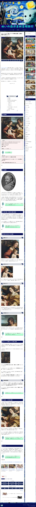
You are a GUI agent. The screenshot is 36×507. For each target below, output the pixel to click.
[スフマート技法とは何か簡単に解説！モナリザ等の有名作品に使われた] (4, 466)
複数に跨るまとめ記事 (29, 147)
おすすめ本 (27, 105)
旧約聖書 (27, 143)
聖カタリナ (10, 104)
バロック (27, 114)
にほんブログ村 (31, 97)
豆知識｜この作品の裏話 (11, 109)
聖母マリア (10, 102)
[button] (34, 33)
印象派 (26, 132)
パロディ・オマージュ (29, 116)
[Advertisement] (12, 64)
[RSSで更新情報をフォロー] (19, 488)
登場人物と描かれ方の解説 (11, 101)
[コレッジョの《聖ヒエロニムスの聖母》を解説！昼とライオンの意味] (12, 466)
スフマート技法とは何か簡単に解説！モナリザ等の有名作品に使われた (5, 469)
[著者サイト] (4, 488)
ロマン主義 (27, 125)
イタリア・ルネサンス (4, 67)
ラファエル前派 (28, 123)
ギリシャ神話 (27, 107)
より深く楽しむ (28, 121)
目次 (11, 96)
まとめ (9, 110)
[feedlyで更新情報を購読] (12, 488)
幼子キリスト (10, 103)
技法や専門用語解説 (28, 141)
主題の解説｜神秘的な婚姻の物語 (12, 100)
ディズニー (27, 112)
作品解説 (27, 127)
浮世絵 (26, 145)
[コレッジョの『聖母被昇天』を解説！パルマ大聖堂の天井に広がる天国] (19, 466)
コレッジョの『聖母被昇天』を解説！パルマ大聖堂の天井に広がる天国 (20, 469)
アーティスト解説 (28, 101)
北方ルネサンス (28, 130)
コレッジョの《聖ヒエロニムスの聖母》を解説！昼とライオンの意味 (12, 469)
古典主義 (27, 136)
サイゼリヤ (27, 110)
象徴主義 (27, 150)
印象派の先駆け (28, 134)
